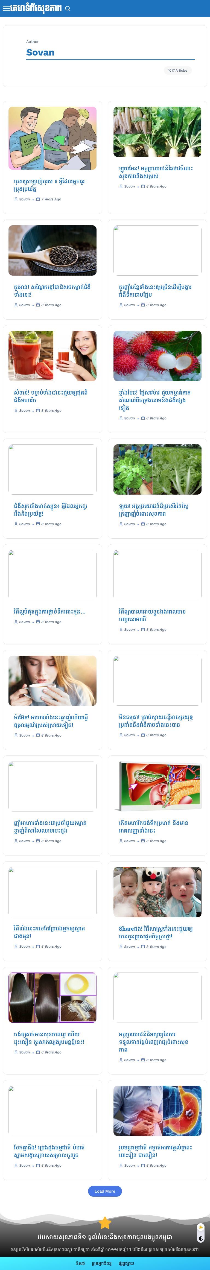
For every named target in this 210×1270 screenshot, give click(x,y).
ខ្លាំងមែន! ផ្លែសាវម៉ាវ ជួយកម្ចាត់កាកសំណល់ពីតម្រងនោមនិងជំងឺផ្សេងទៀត (155, 401)
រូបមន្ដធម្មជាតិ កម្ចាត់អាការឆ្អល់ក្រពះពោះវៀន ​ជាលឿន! (155, 1152)
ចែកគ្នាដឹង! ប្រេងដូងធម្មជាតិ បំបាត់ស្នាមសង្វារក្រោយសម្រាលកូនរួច (49, 1152)
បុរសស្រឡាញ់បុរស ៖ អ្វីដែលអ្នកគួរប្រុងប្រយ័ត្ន (49, 186)
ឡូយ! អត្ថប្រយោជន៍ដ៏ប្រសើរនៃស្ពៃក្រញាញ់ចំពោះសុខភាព (154, 510)
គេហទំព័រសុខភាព (36, 8)
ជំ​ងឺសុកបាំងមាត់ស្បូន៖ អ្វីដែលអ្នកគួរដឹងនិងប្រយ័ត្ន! (50, 510)
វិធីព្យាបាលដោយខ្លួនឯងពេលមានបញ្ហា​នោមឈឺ (152, 616)
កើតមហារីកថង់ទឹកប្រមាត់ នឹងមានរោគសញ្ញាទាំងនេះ (153, 827)
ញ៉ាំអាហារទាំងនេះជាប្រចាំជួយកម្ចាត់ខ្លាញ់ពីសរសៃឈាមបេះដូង (50, 827)
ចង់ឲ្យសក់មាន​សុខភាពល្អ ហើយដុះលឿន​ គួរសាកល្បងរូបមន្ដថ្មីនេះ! (49, 1039)
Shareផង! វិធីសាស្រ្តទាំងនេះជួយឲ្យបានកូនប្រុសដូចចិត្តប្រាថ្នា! (156, 933)
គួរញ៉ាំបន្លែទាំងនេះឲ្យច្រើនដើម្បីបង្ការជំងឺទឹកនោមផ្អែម (155, 291)
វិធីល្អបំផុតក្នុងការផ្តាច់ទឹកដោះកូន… (50, 612)
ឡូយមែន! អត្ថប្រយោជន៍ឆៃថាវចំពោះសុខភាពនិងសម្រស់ (156, 173)
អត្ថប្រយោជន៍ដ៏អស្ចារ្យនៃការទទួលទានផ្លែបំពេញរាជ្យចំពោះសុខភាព (153, 1042)
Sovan (24, 199)
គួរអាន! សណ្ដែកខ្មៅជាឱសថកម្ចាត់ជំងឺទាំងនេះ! (52, 291)
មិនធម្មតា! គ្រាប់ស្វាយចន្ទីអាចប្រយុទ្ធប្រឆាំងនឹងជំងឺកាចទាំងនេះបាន (156, 721)
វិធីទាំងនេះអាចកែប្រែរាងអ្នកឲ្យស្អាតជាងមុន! (49, 933)
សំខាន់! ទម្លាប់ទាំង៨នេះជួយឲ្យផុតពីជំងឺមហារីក (51, 397)
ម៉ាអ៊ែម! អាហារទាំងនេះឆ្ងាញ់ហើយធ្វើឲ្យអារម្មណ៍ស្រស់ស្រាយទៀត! (51, 722)
